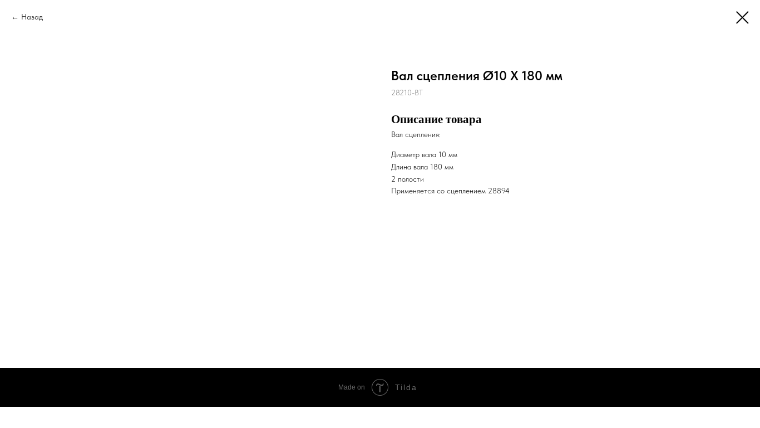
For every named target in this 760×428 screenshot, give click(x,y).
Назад (32, 16)
